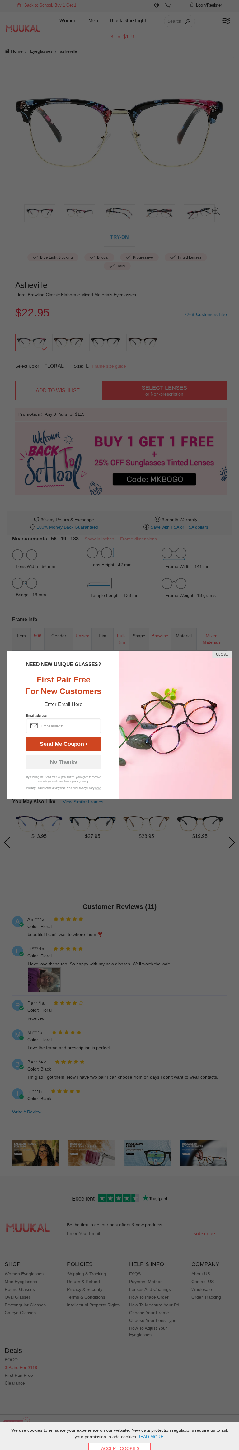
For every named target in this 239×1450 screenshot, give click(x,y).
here (98, 788)
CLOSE (222, 654)
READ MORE (150, 1436)
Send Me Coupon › (63, 744)
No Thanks (63, 762)
